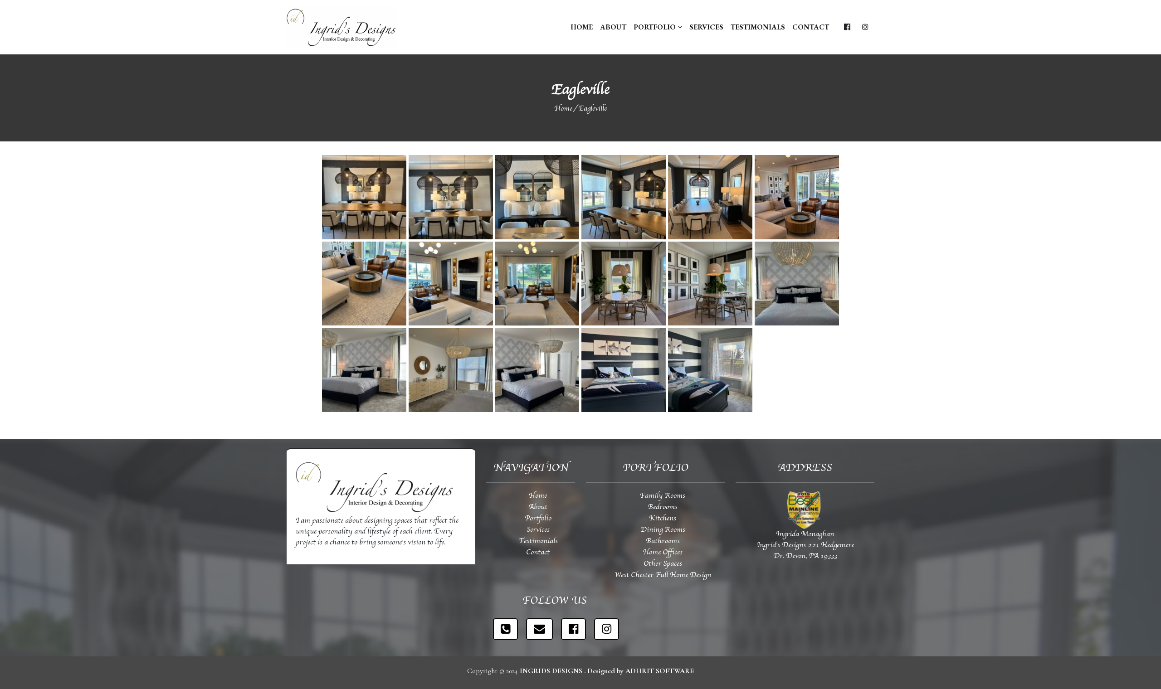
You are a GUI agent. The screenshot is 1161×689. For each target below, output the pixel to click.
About (613, 27)
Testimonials (758, 27)
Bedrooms (663, 507)
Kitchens (662, 519)
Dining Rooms (662, 530)
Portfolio (656, 27)
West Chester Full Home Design (663, 575)
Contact (810, 27)
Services (706, 27)
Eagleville (592, 109)
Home (582, 27)
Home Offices (663, 553)
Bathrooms (663, 541)
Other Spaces (663, 564)
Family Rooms (662, 496)
